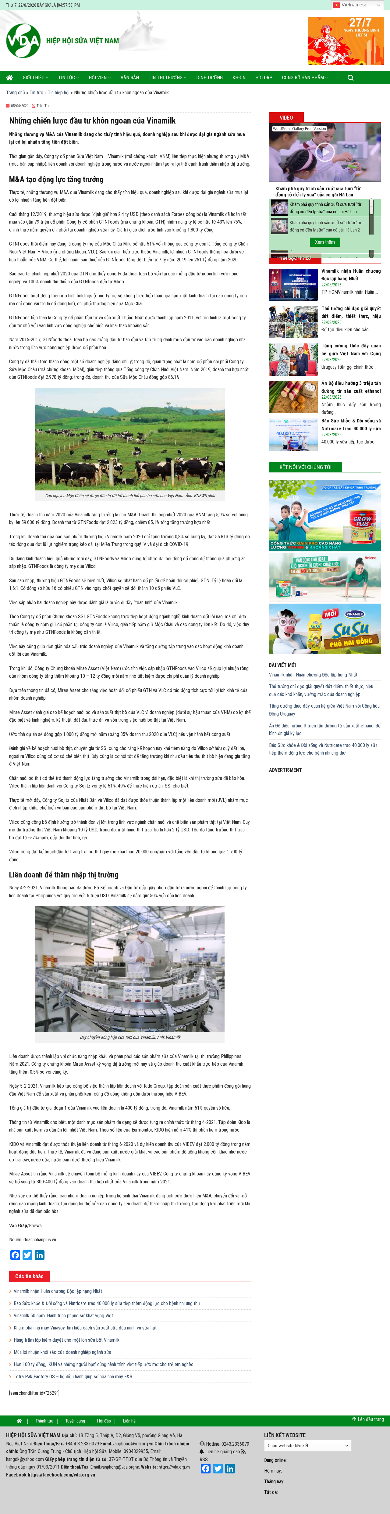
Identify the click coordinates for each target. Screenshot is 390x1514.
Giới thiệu (33, 78)
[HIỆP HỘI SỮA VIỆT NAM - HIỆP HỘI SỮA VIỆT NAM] (62, 40)
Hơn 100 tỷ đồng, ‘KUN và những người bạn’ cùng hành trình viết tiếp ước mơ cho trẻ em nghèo (103, 1364)
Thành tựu (44, 1421)
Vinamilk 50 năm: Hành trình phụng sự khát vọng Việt (63, 1315)
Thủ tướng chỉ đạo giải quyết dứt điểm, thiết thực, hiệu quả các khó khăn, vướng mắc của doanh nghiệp (321, 690)
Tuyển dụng (75, 1421)
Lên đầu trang (371, 1419)
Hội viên (98, 78)
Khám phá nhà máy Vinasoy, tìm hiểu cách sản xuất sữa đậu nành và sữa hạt (85, 1328)
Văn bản (130, 78)
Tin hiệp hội (58, 92)
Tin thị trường (166, 78)
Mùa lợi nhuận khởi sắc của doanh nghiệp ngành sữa (62, 1352)
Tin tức (66, 78)
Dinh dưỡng (209, 78)
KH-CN (239, 78)
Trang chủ (15, 92)
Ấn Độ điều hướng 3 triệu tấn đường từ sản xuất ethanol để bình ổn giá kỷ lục (325, 730)
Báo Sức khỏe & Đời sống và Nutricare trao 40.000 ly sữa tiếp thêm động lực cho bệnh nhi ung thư (107, 1303)
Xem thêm (325, 242)
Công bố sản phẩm (303, 78)
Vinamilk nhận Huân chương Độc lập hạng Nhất (58, 1291)
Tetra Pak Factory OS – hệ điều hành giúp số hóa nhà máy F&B (73, 1376)
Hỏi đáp (263, 78)
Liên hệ (129, 1421)
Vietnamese (353, 4)
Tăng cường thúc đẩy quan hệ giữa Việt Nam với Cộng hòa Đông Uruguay (324, 710)
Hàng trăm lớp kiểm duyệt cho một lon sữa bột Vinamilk (66, 1340)
